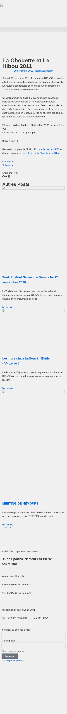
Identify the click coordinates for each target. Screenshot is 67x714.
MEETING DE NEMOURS (20, 503)
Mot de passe (8, 640)
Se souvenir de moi (14, 651)
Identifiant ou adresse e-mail (16, 629)
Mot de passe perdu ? (13, 660)
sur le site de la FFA (49, 149)
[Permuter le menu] (33, 39)
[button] (33, 29)
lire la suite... (8, 307)
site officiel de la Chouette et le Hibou (41, 153)
